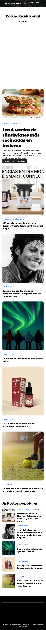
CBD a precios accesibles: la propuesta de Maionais (30, 566)
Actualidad (9, 287)
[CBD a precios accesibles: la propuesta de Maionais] (23, 391)
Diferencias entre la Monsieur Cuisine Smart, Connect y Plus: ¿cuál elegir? (22, 226)
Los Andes (22, 21)
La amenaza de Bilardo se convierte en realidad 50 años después (30, 583)
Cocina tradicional (12, 123)
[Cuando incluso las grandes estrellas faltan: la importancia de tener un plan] (23, 258)
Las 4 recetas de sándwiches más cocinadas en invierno (20, 137)
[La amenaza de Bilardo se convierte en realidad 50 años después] (23, 456)
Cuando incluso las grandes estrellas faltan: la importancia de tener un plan (21, 294)
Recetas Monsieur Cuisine (15, 219)
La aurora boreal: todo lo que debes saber (29, 550)
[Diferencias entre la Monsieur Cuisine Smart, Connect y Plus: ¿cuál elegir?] (23, 190)
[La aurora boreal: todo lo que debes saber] (23, 325)
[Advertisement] (23, 65)
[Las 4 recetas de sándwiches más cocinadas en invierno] (23, 103)
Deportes (8, 484)
